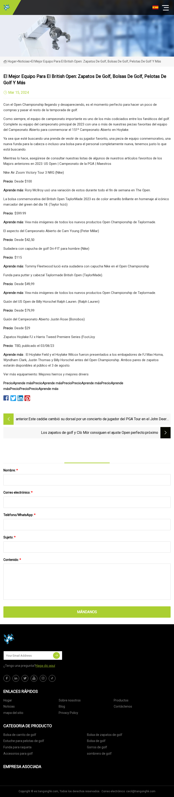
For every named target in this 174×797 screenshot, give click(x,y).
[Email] (56, 655)
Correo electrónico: (18, 492)
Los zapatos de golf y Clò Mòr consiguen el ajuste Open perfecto (93, 432)
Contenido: (12, 560)
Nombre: (10, 470)
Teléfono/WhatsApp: (19, 515)
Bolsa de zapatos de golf (104, 735)
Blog (62, 706)
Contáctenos (123, 706)
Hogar (12, 61)
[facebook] (6, 678)
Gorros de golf (97, 747)
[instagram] (43, 678)
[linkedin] (15, 678)
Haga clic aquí (45, 665)
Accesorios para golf (18, 753)
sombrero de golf (99, 753)
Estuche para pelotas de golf (23, 741)
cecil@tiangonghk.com (140, 791)
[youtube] (34, 678)
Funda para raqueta (17, 747)
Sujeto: (9, 537)
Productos (121, 700)
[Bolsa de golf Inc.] (6, 7)
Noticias (9, 706)
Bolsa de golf (96, 741)
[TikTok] (52, 678)
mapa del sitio (13, 713)
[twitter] (25, 678)
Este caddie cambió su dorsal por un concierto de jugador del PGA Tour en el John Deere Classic (99, 419)
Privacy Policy (68, 713)
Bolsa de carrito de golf (19, 735)
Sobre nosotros (70, 700)
